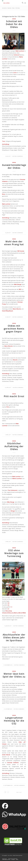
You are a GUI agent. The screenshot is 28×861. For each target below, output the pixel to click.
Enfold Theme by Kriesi (17, 855)
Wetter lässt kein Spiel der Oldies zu (14, 675)
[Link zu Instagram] (22, 857)
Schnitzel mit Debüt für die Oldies (14, 24)
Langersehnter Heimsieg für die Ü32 (14, 720)
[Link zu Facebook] (20, 857)
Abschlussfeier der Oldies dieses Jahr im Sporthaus (14, 637)
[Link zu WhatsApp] (25, 857)
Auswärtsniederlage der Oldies (14, 166)
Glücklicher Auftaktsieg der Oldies (14, 446)
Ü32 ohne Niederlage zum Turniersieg (14, 553)
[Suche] (21, 3)
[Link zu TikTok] (18, 857)
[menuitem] (21, 3)
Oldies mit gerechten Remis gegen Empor (14, 328)
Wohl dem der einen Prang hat (14, 243)
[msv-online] (11, 3)
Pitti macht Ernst (14, 396)
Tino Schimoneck (18, 156)
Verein (14, 19)
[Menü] (25, 3)
